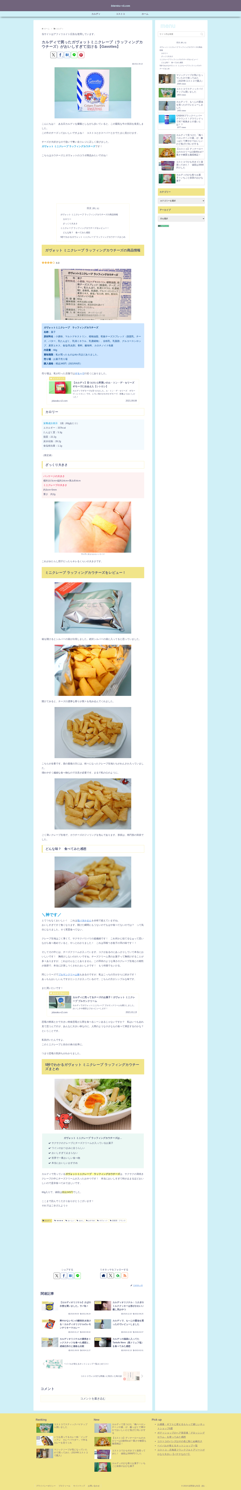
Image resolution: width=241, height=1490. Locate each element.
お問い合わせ (94, 1486)
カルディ (48, 1221)
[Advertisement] (93, 180)
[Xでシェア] (53, 55)
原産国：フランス (119, 1221)
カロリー (67, 219)
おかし (81, 1221)
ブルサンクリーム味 (69, 974)
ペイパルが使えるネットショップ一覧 (177, 1445)
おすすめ (91, 1221)
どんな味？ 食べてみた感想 (76, 232)
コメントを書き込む (92, 1398)
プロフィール (64, 1486)
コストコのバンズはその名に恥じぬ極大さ (179, 1441)
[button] (201, 34)
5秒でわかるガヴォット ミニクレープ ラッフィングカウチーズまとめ (92, 237)
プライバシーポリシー (46, 1486)
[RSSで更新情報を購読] (125, 1275)
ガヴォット (103, 1221)
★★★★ (59, 1221)
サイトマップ (79, 1486)
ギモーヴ (79, 373)
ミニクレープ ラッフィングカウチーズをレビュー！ (84, 228)
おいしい (71, 1221)
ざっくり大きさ (70, 223)
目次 (89, 208)
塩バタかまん (84, 920)
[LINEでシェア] (74, 55)
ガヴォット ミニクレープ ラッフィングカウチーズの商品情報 (89, 214)
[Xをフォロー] (110, 1275)
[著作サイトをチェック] (103, 1275)
